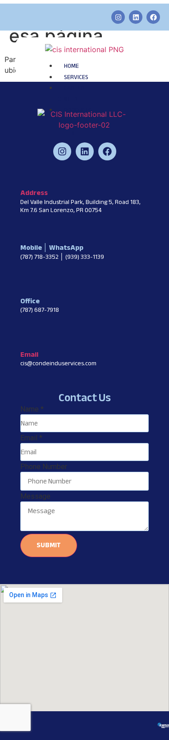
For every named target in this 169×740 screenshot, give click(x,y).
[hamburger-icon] (101, 63)
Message (35, 496)
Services (76, 77)
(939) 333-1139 (84, 257)
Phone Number (43, 466)
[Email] (25, 339)
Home (71, 66)
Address (34, 192)
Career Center (70, 94)
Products (77, 110)
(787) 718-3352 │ (42, 257)
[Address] (25, 177)
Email (29, 354)
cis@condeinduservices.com (58, 363)
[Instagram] (118, 17)
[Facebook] (153, 17)
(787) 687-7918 (39, 310)
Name (32, 409)
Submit (49, 545)
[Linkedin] (135, 17)
